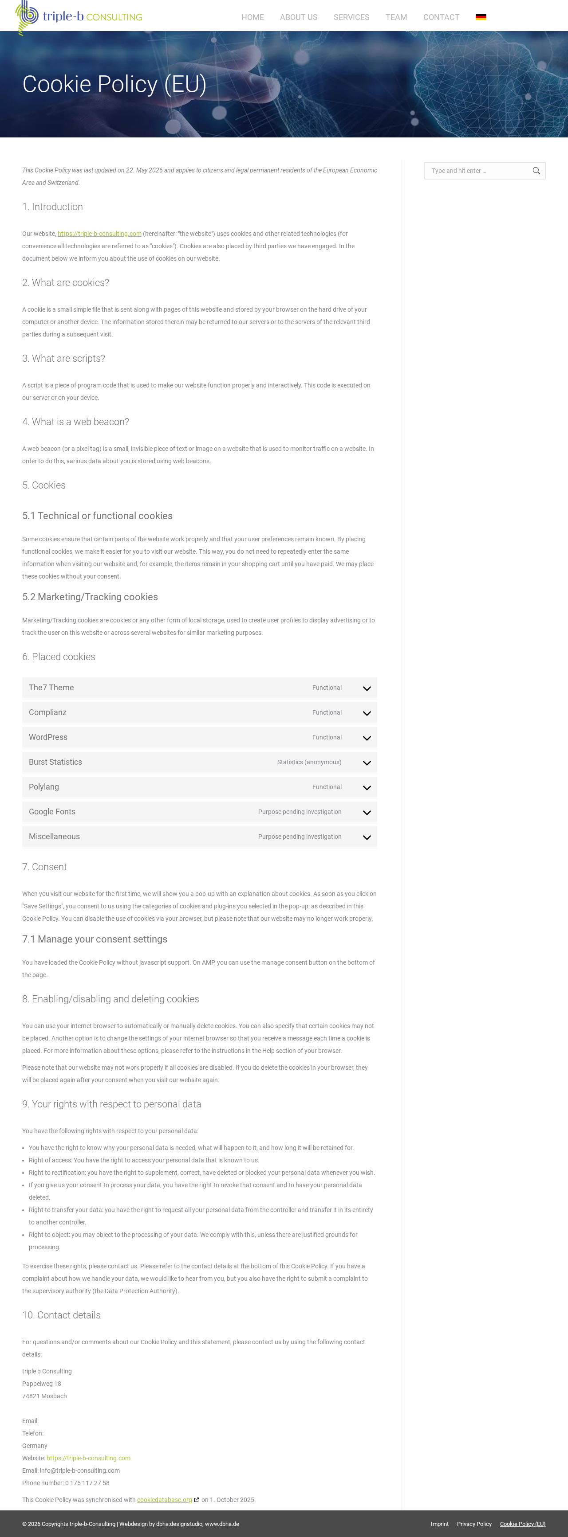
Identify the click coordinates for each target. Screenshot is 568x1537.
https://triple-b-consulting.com (100, 233)
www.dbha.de (222, 1524)
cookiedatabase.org (164, 1499)
